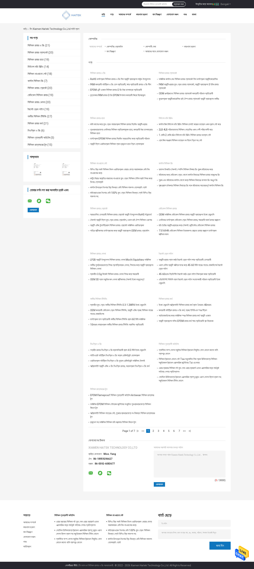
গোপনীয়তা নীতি (71, 565)
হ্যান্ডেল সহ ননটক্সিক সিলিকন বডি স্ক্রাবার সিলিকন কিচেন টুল (113, 422)
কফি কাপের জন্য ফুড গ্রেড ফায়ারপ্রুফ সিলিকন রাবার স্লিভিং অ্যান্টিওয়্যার (118, 124)
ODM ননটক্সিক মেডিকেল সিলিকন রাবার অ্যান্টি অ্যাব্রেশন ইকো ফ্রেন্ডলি (186, 214)
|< (138, 431)
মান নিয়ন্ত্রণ (157, 14)
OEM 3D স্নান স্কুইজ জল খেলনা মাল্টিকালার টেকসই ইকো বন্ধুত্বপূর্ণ (117, 279)
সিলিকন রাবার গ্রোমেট (37, 88)
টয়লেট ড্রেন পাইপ (36, 109)
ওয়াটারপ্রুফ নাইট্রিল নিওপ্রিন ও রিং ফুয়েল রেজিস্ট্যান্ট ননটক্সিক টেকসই (117, 360)
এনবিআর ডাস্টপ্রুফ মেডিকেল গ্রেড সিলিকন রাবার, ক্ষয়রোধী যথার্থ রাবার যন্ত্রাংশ (189, 220)
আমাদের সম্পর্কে (125, 14)
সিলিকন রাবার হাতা (36, 59)
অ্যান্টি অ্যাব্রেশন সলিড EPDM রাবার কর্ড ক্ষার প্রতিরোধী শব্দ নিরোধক (186, 321)
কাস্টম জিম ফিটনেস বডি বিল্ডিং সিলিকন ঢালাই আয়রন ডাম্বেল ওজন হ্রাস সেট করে (190, 124)
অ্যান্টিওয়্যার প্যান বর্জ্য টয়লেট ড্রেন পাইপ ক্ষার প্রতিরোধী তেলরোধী (185, 259)
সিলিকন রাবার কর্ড (35, 123)
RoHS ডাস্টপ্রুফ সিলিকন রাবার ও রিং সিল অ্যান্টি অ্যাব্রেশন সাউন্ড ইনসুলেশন (120, 79)
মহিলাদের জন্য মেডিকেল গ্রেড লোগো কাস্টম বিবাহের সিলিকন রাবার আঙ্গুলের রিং (189, 174)
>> (184, 431)
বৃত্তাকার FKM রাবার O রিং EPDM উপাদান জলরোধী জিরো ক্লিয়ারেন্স (117, 95)
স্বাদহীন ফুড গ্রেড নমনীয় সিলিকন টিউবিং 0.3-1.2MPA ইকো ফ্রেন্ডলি (118, 304)
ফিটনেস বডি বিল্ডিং (35, 66)
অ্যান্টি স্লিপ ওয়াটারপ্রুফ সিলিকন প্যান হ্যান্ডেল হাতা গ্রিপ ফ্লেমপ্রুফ (117, 144)
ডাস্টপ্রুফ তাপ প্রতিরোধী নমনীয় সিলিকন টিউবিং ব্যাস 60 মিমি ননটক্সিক (117, 319)
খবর (185, 14)
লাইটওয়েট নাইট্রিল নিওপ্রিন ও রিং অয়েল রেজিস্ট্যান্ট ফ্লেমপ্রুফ (115, 355)
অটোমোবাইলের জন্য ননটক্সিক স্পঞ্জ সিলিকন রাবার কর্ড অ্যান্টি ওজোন (185, 315)
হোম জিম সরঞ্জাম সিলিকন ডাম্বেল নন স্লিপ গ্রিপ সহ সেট (180, 140)
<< (143, 431)
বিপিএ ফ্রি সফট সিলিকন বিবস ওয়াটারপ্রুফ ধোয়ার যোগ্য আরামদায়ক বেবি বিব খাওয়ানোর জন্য (130, 523)
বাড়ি (103, 14)
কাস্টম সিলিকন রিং (35, 81)
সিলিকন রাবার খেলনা (36, 102)
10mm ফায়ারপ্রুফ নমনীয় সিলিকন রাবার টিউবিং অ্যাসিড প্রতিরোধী (117, 324)
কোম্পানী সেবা (150, 46)
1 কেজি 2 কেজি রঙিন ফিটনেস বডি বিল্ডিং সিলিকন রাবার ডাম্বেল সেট (185, 135)
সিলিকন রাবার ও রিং (36, 45)
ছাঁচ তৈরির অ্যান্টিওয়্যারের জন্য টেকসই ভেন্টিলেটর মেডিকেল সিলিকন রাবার (187, 225)
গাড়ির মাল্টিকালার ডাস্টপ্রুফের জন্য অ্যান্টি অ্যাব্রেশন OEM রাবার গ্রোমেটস (119, 230)
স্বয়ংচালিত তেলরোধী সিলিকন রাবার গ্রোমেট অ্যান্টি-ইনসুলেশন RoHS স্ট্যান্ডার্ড (121, 214)
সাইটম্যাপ (27, 546)
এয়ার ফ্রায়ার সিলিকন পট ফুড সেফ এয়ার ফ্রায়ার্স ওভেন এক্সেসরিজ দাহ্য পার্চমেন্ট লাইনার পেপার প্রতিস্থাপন (77, 523)
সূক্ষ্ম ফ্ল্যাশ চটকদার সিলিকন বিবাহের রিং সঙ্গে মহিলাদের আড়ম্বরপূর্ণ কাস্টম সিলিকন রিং (191, 185)
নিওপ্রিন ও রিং (34, 130)
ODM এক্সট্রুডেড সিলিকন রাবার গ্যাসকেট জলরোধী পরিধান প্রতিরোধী (186, 93)
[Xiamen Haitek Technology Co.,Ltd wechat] (50, 201)
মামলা (194, 14)
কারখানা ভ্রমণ (141, 14)
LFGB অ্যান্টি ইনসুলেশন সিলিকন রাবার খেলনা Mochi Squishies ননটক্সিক (120, 259)
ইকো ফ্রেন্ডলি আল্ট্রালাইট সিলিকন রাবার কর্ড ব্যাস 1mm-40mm (185, 304)
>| (190, 431)
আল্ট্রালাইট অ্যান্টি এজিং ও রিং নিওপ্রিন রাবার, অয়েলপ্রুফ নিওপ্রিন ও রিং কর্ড (120, 366)
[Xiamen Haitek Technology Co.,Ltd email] (32, 201)
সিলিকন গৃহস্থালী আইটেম (39, 137)
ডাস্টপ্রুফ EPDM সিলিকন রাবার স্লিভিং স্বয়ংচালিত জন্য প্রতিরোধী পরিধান (120, 138)
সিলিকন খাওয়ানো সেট (37, 73)
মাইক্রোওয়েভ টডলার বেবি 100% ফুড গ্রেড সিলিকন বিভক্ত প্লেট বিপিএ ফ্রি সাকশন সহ (129, 532)
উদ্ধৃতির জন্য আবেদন (204, 4)
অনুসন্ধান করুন (179, 4)
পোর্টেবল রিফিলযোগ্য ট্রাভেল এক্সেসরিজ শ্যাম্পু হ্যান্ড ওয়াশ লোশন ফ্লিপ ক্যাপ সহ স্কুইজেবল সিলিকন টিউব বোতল (79, 532)
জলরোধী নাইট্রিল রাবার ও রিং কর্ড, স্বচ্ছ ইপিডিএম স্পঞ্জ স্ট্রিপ (183, 310)
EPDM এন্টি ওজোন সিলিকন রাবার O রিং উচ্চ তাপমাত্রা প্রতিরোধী (116, 89)
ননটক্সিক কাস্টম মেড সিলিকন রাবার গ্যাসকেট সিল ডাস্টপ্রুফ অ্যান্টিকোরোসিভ (188, 79)
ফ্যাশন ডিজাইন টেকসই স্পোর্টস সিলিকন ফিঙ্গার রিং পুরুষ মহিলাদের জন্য (186, 169)
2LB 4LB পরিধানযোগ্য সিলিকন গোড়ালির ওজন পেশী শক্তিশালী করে (186, 129)
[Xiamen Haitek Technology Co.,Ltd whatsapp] (41, 201)
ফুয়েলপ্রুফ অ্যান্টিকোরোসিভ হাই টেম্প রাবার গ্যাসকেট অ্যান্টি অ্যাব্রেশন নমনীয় (189, 98)
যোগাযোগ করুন (172, 14)
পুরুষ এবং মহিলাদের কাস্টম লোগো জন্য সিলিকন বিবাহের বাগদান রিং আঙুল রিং (188, 180)
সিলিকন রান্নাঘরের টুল (37, 144)
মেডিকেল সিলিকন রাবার (38, 95)
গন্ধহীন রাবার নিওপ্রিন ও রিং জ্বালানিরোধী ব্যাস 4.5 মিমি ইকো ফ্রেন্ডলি (118, 350)
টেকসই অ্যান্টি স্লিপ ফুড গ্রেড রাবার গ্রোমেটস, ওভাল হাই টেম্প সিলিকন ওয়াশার (121, 220)
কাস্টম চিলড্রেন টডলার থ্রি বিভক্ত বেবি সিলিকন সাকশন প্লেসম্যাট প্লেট (118, 187)
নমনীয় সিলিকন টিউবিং (37, 116)
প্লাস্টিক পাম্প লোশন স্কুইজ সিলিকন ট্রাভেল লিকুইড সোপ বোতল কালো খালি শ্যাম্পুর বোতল (79, 541)
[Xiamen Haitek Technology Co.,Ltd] (72, 15)
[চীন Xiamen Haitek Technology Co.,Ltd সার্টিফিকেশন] (37, 169)
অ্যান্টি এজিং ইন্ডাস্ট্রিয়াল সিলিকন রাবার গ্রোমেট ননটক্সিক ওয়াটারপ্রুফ (117, 225)
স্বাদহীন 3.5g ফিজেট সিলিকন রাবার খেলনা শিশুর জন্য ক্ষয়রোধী (114, 274)
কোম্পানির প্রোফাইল (115, 46)
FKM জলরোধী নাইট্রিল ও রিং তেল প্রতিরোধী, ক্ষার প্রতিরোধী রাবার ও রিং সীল (120, 84)
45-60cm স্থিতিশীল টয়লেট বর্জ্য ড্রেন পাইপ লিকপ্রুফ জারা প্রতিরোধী (187, 274)
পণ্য (112, 14)
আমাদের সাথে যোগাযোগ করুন (156, 51)
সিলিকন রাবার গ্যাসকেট (38, 52)
